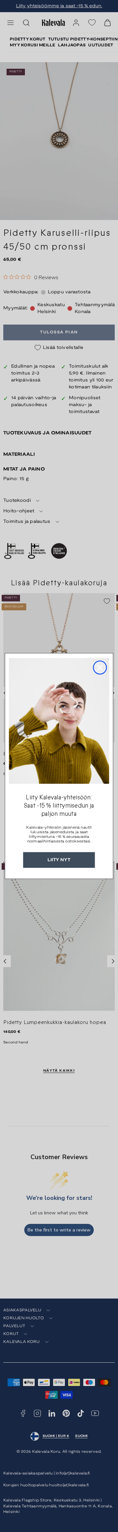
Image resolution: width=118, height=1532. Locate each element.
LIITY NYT (59, 860)
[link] (59, 721)
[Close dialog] (100, 668)
